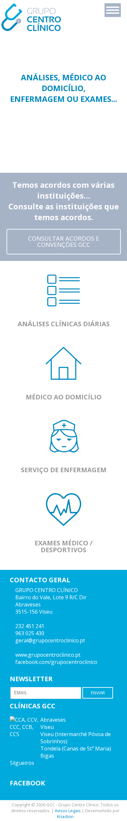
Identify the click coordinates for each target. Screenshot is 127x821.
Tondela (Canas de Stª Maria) (75, 748)
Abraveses (53, 719)
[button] (113, 10)
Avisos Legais (68, 810)
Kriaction (65, 816)
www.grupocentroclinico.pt (47, 654)
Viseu (47, 727)
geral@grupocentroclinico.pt (50, 640)
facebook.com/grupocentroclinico (56, 662)
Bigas (47, 755)
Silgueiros (22, 762)
